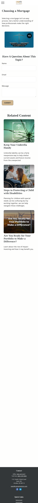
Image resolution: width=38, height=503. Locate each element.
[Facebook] (17, 489)
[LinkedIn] (20, 489)
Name (4, 63)
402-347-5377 (21, 474)
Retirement (19, 500)
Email (4, 75)
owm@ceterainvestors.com (19, 486)
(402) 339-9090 (22, 476)
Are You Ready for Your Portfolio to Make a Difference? (17, 238)
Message (5, 86)
